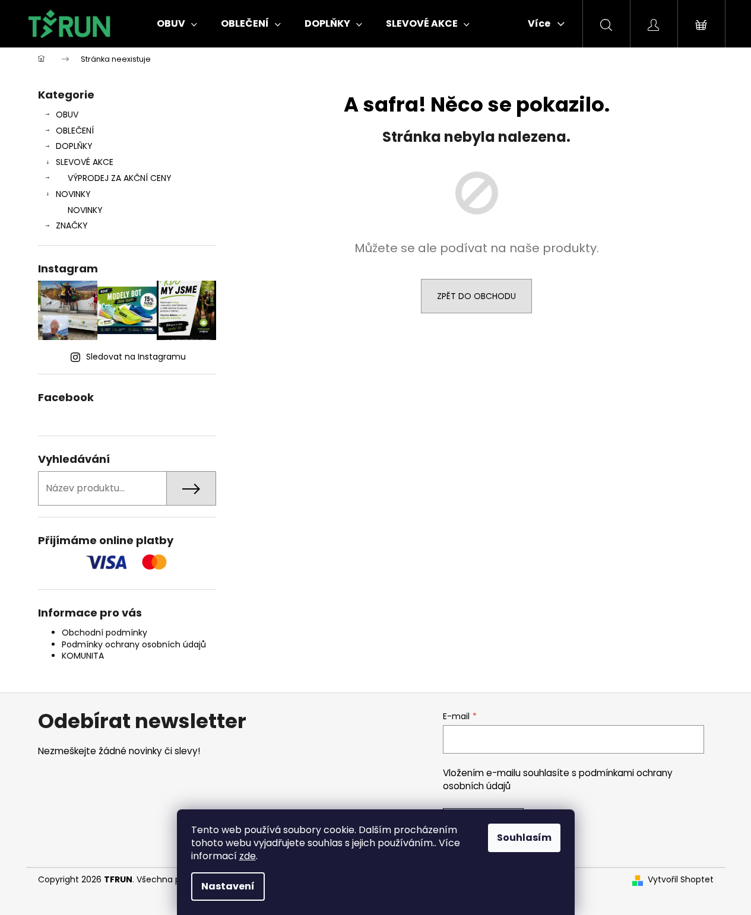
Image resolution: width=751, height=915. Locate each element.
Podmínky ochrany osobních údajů (134, 644)
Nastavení (228, 886)
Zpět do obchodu (476, 296)
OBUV (67, 114)
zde (247, 856)
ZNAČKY (72, 225)
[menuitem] (177, 23)
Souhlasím (524, 837)
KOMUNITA (83, 656)
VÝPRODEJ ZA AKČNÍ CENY (120, 178)
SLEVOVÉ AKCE (84, 162)
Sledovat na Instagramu (136, 357)
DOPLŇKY (74, 146)
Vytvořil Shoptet (681, 879)
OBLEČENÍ (75, 130)
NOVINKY (73, 194)
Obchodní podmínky (104, 632)
